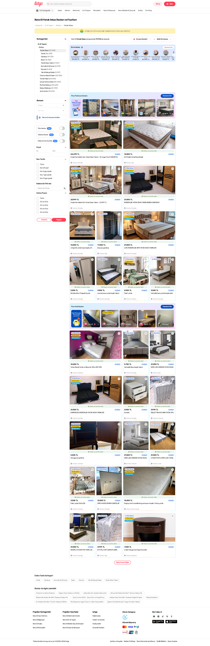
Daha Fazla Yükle (122, 562)
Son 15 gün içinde (46, 178)
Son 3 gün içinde (46, 171)
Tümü (42, 164)
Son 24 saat (44, 168)
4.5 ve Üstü (44, 212)
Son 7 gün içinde (45, 175)
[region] (122, 55)
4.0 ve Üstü (44, 209)
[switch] (62, 128)
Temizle (44, 220)
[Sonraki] (173, 55)
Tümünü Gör (168, 47)
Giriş (158, 4)
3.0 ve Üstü (44, 202)
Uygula (59, 220)
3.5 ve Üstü (44, 205)
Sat (171, 4)
